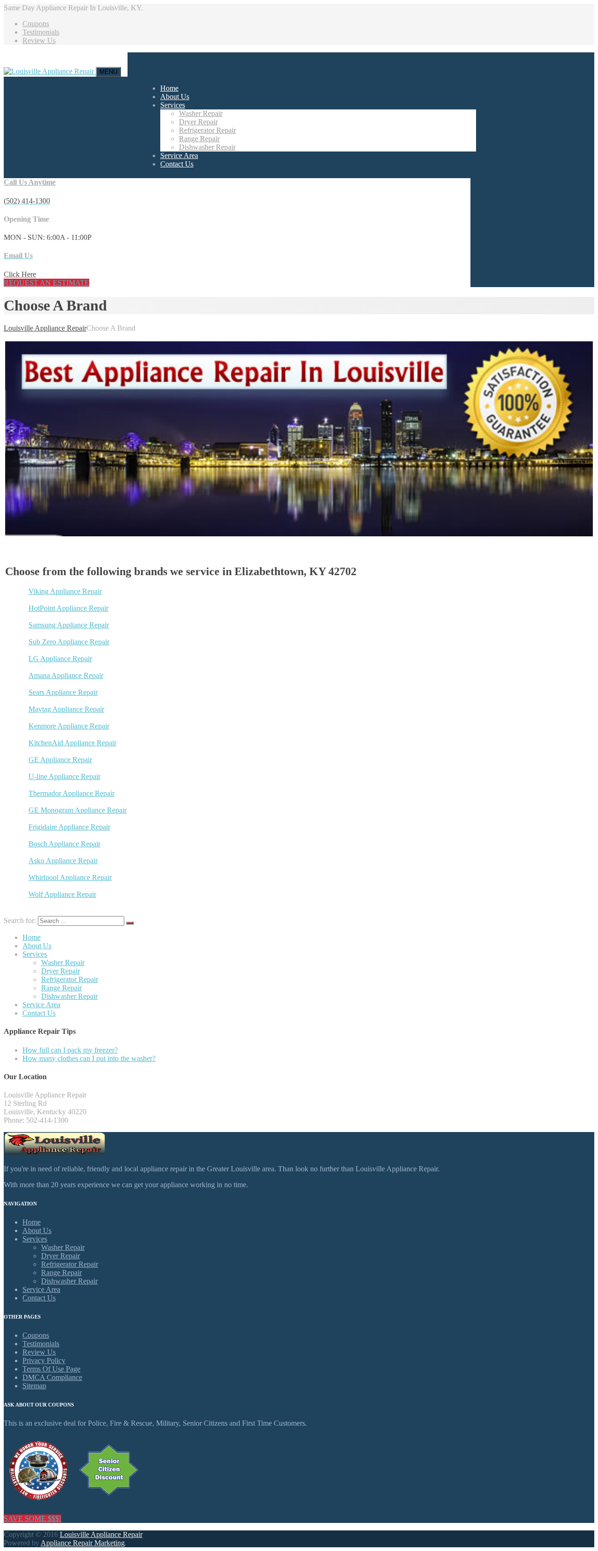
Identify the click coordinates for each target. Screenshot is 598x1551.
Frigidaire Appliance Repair (69, 827)
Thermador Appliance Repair (71, 793)
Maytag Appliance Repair (66, 709)
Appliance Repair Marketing (83, 1543)
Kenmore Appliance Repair (68, 726)
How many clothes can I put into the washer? (89, 1058)
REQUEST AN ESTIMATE (46, 283)
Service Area (179, 155)
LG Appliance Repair (60, 659)
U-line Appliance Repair (64, 776)
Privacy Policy (43, 1360)
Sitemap (34, 1386)
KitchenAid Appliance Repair (72, 743)
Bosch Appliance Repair (64, 844)
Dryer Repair (198, 122)
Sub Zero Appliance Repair (68, 642)
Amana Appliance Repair (65, 675)
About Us (174, 97)
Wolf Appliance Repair (62, 894)
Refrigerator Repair (207, 130)
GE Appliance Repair (60, 760)
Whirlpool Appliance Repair (70, 877)
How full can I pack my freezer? (70, 1050)
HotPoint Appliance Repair (68, 608)
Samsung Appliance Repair (68, 625)
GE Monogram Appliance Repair (77, 810)
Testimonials (40, 32)
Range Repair (199, 139)
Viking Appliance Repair (65, 591)
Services (172, 105)
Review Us (39, 40)
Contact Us (176, 164)
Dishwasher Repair (207, 147)
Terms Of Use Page (51, 1369)
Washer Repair (200, 113)
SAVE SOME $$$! (32, 1518)
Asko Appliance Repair (63, 861)
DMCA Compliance (52, 1377)
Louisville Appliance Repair (101, 1534)
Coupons (35, 24)
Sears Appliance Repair (63, 692)
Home (169, 88)
